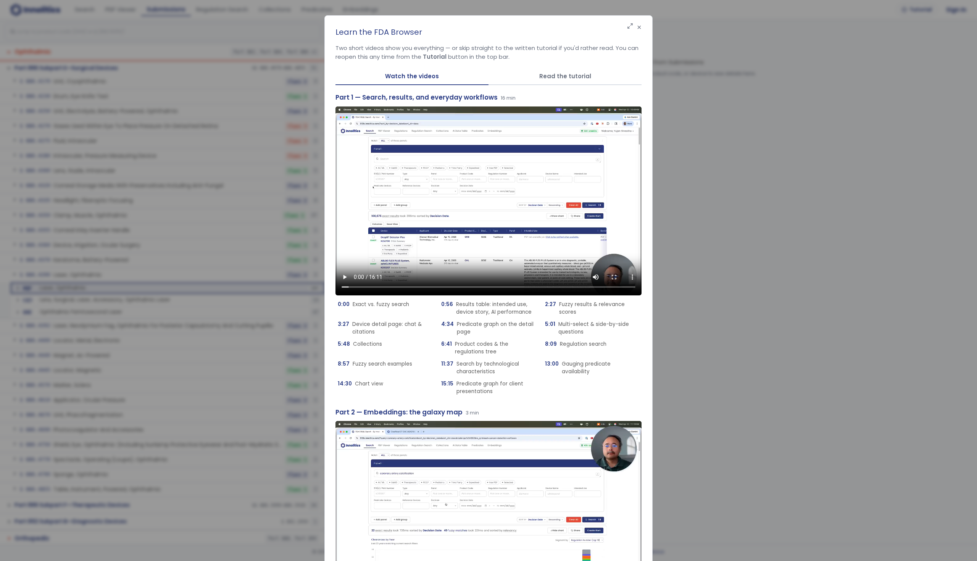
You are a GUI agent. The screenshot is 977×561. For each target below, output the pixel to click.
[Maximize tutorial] (630, 26)
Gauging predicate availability (578, 367)
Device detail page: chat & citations (380, 328)
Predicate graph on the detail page (487, 328)
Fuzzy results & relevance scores (585, 308)
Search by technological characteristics (480, 367)
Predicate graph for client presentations (482, 387)
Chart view (360, 383)
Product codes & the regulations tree (474, 347)
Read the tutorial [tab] (565, 76)
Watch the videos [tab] (412, 76)
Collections (360, 344)
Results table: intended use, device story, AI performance (486, 308)
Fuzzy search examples (375, 364)
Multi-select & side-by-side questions (587, 328)
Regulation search (575, 344)
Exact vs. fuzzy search (373, 304)
